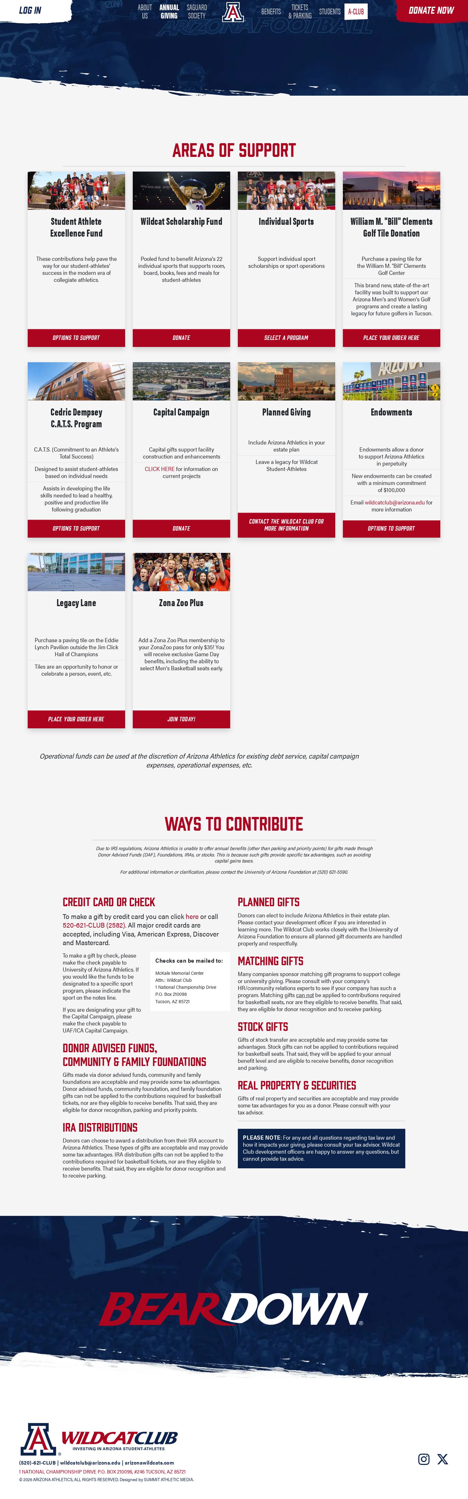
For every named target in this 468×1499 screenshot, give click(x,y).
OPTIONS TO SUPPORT (76, 528)
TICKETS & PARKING (300, 11)
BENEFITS (271, 11)
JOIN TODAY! (181, 719)
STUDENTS (330, 11)
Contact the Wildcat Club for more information (286, 524)
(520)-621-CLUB (37, 1462)
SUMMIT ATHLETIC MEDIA (168, 1479)
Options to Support (391, 528)
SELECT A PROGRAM (286, 338)
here (192, 916)
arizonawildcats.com (149, 1462)
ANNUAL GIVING (169, 11)
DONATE (181, 338)
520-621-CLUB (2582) (94, 925)
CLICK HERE (160, 469)
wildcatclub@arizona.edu (395, 502)
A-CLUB (356, 11)
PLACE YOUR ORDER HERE (392, 338)
